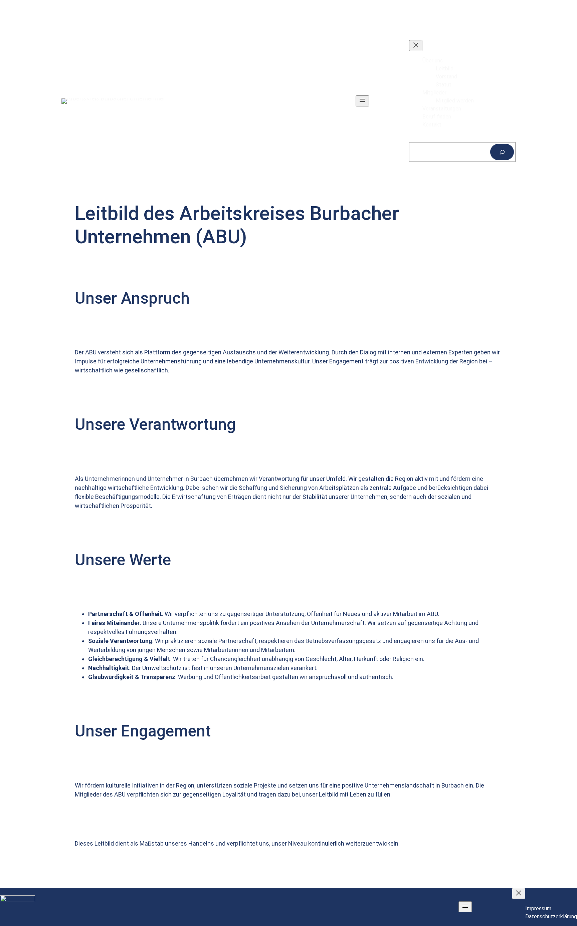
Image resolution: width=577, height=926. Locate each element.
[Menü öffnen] (362, 100)
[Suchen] (502, 152)
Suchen (417, 138)
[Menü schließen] (415, 45)
